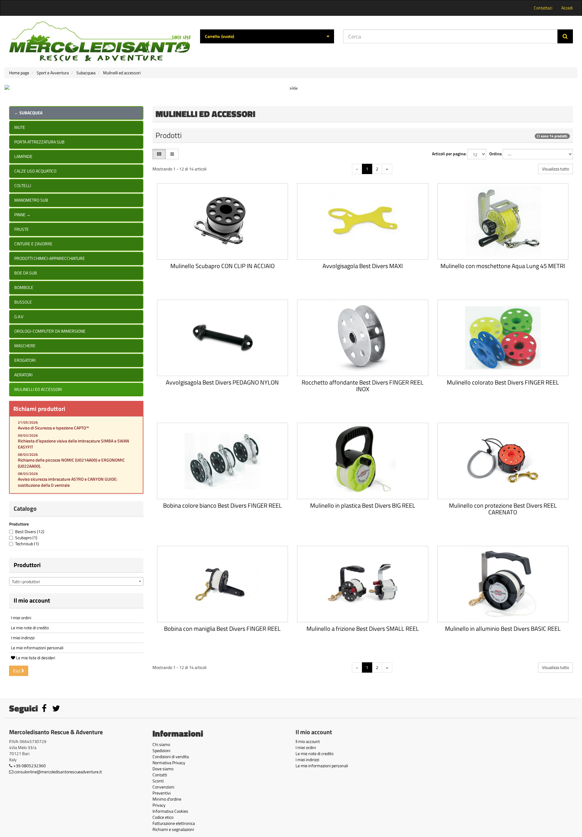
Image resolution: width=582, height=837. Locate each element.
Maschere (24, 345)
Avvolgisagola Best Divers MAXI (363, 266)
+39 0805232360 (29, 765)
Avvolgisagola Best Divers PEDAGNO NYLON (222, 382)
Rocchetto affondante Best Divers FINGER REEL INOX (362, 386)
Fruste (21, 229)
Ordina (495, 154)
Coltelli (22, 185)
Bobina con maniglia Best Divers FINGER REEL (222, 628)
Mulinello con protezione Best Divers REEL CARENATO (503, 509)
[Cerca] (565, 36)
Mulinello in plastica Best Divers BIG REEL (362, 505)
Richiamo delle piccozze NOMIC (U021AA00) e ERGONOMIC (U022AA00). (71, 463)
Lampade (23, 156)
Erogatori (24, 360)
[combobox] (76, 581)
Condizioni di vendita (170, 756)
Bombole (23, 287)
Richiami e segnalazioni (173, 829)
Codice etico (162, 817)
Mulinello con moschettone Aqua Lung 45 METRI (502, 266)
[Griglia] (159, 154)
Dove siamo (162, 768)
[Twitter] (56, 710)
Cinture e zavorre (33, 243)
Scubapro (26, 537)
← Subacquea (28, 112)
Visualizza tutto (555, 169)
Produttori (27, 565)
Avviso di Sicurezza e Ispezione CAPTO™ (53, 428)
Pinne (22, 214)
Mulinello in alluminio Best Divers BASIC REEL (503, 628)
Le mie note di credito (30, 627)
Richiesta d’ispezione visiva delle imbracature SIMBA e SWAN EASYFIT (73, 444)
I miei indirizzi (23, 637)
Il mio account (32, 600)
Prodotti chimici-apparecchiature (49, 258)
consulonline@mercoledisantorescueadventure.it (58, 771)
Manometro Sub (31, 200)
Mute (19, 127)
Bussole (23, 302)
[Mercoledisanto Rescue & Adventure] (100, 41)
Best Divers (29, 531)
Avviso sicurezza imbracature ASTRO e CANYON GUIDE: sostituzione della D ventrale (67, 482)
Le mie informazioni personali (37, 647)
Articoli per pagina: (449, 154)
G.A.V (18, 316)
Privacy (159, 805)
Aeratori (23, 374)
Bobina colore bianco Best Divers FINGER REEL (222, 505)
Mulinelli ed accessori (38, 389)
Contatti (159, 774)
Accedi (567, 8)
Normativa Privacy (168, 762)
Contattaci (543, 8)
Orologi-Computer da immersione (49, 331)
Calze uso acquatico (35, 171)
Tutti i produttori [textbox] (26, 581)
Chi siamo (161, 744)
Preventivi (161, 793)
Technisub (27, 543)
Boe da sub (25, 273)
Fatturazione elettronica (173, 823)
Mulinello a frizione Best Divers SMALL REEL (362, 628)
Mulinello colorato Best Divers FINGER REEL (503, 382)
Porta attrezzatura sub (39, 142)
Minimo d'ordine (166, 799)
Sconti (158, 781)
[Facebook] (45, 710)
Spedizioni (161, 750)
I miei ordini (21, 617)
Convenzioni (163, 787)
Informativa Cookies (170, 811)
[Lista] (172, 154)
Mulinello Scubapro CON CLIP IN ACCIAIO (222, 266)
